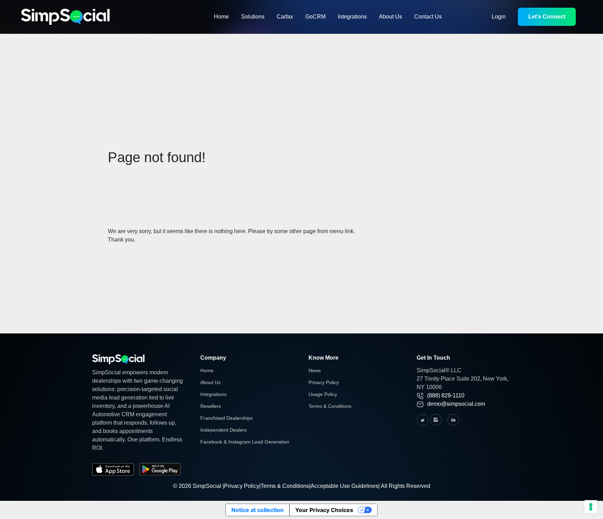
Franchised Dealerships (226, 418)
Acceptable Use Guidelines (344, 486)
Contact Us (428, 17)
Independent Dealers (223, 430)
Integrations (352, 17)
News (314, 370)
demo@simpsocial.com (456, 404)
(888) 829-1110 (445, 395)
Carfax (285, 17)
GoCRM (315, 17)
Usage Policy (322, 394)
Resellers (210, 406)
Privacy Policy (323, 382)
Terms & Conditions (329, 406)
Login (499, 17)
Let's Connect (546, 17)
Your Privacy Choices (324, 509)
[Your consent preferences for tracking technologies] (590, 506)
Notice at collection (257, 509)
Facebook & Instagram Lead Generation (244, 442)
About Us (390, 17)
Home (221, 17)
